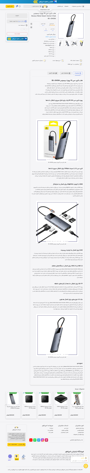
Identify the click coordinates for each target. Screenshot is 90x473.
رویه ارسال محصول (80, 428)
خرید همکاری (60, 6)
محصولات (66, 6)
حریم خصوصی (81, 432)
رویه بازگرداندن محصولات (78, 434)
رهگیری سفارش (65, 430)
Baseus (46, 30)
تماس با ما (51, 432)
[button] (6, 404)
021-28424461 (13, 444)
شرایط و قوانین (80, 430)
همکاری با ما (50, 430)
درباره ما (51, 428)
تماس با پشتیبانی (64, 432)
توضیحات (77, 73)
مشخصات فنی (64, 73)
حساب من (66, 428)
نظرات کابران (52, 73)
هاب (53, 30)
